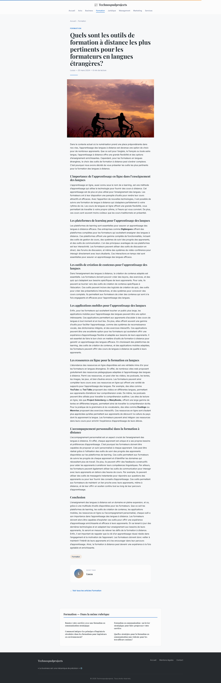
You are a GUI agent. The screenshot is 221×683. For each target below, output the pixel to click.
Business (89, 10)
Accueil (72, 10)
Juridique (112, 10)
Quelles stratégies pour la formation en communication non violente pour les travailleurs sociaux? (131, 637)
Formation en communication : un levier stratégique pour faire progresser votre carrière (132, 626)
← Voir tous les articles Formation (85, 590)
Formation (100, 10)
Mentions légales (166, 660)
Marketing (137, 10)
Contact (179, 660)
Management (124, 10)
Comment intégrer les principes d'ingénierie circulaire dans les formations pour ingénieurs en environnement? (86, 634)
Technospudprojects (110, 5)
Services (148, 10)
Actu (80, 10)
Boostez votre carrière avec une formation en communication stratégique (85, 624)
